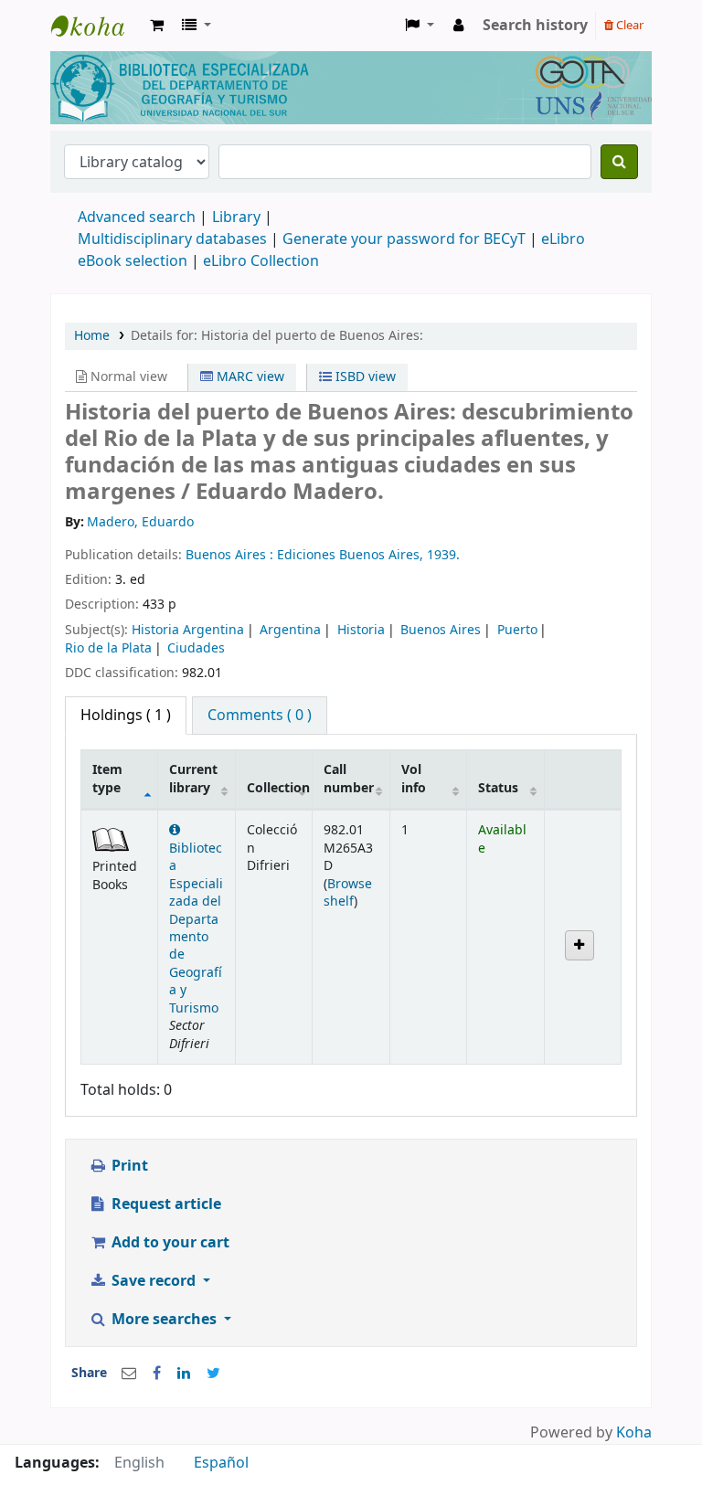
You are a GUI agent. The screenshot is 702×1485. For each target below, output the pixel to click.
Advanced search (137, 217)
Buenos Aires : (231, 555)
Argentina (290, 630)
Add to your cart (168, 1243)
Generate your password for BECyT (404, 239)
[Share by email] (128, 1373)
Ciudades (196, 648)
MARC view (248, 377)
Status (498, 788)
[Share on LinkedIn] (183, 1373)
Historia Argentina (188, 630)
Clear (628, 25)
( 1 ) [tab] (125, 716)
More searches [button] (164, 1320)
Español (221, 1463)
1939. (443, 555)
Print (128, 1166)
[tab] (259, 715)
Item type (107, 778)
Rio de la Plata (108, 648)
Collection (278, 788)
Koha (634, 1433)
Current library (193, 778)
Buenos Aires (440, 630)
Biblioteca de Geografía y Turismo (97, 25)
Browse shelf (348, 893)
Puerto (517, 630)
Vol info (413, 778)
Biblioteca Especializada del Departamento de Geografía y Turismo (196, 928)
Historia (361, 630)
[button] (157, 25)
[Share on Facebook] (156, 1373)
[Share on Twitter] (213, 1373)
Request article (164, 1204)
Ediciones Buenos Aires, (352, 555)
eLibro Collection (261, 261)
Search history (535, 26)
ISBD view (364, 377)
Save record (153, 1281)
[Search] (619, 161)
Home (92, 335)
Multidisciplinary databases (174, 239)
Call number (349, 778)
